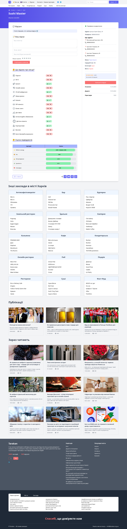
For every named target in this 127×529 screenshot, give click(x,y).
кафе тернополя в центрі (52, 502)
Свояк (12, 294)
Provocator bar (52, 205)
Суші (45, 6)
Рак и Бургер (90, 197)
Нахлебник (89, 248)
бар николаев (49, 509)
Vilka (87, 291)
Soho (12, 221)
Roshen (88, 240)
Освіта (51, 6)
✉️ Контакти (39, 2)
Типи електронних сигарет (56, 362)
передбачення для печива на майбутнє (92, 499)
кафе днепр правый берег (88, 504)
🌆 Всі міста (23, 2)
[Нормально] (26, 58)
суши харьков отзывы (16, 502)
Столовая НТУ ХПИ (54, 224)
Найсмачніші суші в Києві (73, 463)
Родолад (13, 218)
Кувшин (12, 291)
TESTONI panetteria (92, 251)
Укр (16, 458)
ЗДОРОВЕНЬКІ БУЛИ (54, 267)
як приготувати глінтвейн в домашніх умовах (22, 501)
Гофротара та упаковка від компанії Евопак (100, 394)
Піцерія (39, 6)
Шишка (88, 202)
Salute (50, 243)
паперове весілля (14, 499)
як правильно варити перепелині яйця (91, 501)
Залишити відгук (100, 82)
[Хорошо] (28, 58)
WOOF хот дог (90, 283)
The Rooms (13, 251)
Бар (23, 6)
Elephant (13, 245)
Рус (11, 458)
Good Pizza (89, 267)
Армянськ (97, 453)
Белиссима (13, 267)
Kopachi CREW (90, 207)
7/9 (11, 205)
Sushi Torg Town (53, 291)
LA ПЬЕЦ (88, 272)
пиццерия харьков (86, 507)
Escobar (50, 270)
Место (12, 197)
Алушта (97, 449)
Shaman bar (52, 199)
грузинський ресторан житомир (18, 509)
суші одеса (13, 504)
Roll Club (51, 286)
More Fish (13, 262)
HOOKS (12, 270)
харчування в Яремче (51, 499)
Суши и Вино (52, 294)
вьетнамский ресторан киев (53, 506)
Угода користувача (71, 453)
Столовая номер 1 (54, 229)
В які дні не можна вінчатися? (20, 325)
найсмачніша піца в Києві (52, 501)
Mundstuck (13, 248)
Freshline (89, 294)
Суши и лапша (53, 288)
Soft (49, 197)
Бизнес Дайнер (53, 221)
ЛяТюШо (89, 221)
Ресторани (12, 6)
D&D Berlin (51, 248)
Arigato (12, 286)
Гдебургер (89, 199)
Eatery (50, 226)
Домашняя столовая (54, 218)
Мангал (50, 251)
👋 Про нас (16, 2)
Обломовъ (13, 202)
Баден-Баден (14, 224)
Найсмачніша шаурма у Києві (74, 460)
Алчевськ (97, 451)
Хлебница (89, 226)
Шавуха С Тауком (91, 288)
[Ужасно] (23, 58)
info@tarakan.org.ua (112, 526)
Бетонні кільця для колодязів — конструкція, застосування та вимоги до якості (77, 469)
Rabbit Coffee (90, 229)
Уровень (13, 207)
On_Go (88, 286)
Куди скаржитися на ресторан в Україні (77, 465)
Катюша (88, 245)
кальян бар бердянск (51, 504)
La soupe (51, 245)
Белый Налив (52, 207)
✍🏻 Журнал (31, 2)
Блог (67, 446)
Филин (12, 226)
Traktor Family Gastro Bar (18, 288)
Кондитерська (31, 6)
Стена (50, 272)
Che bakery (89, 218)
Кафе (18, 6)
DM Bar (50, 202)
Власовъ (13, 229)
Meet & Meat (14, 272)
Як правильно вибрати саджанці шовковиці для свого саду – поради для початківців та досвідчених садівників (25, 364)
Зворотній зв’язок (71, 451)
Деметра (89, 262)
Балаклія (97, 456)
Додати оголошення (72, 449)
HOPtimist (51, 264)
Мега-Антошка (53, 240)
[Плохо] (24, 58)
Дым (11, 243)
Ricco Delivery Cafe (16, 283)
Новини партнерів (49, 2)
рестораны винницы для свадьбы (19, 507)
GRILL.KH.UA (14, 264)
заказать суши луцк (51, 507)
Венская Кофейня (91, 224)
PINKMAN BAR (14, 240)
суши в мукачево (86, 509)
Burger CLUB (90, 205)
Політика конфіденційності (73, 456)
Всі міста (68, 458)
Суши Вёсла (52, 283)
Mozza (88, 264)
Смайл (88, 270)
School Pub (51, 262)
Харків (91, 69)
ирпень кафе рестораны (16, 506)
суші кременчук (85, 506)
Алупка (96, 446)
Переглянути (93, 60)
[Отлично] (30, 58)
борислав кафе (85, 502)
